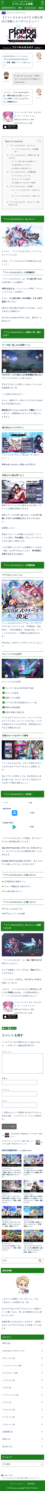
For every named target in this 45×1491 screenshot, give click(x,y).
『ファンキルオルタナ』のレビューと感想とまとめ (24, 203)
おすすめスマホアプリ (8, 8)
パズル (6, 1387)
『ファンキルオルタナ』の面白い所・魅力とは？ (24, 156)
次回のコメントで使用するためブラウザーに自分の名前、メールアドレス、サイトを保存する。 (22, 1115)
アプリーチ (26, 123)
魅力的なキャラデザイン (23, 165)
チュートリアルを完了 (22, 179)
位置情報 (7, 1431)
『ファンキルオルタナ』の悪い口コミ (27, 197)
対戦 (6, 1439)
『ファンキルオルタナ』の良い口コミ (27, 191)
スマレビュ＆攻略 (22, 3)
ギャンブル (8, 1358)
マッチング (8, 1416)
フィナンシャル (10, 1394)
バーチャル (8, 1380)
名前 (4, 1078)
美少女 (41, 8)
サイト (4, 1101)
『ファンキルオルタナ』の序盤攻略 (22, 172)
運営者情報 (31, 1484)
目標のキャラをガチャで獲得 (25, 183)
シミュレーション (30, 8)
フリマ (6, 1402)
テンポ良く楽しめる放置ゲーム (26, 161)
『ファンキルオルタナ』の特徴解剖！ (26, 150)
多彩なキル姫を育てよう (23, 168)
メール (5, 1089)
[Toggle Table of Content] (37, 141)
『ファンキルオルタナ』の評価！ (21, 186)
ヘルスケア (8, 1409)
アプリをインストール (22, 176)
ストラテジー (10, 1372)
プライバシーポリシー (17, 1484)
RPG (20, 8)
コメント (6, 1051)
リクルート (8, 1424)
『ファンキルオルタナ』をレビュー (22, 145)
